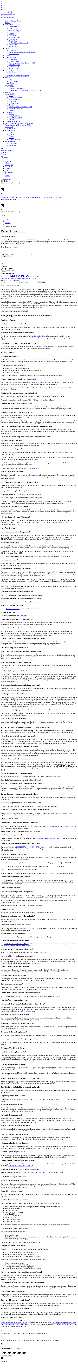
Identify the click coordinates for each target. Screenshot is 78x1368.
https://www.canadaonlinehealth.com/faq (14, 1323)
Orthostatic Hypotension (13, 121)
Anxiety (11, 96)
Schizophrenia (13, 103)
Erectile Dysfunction (15, 108)
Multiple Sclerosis (14, 116)
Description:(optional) (8, 254)
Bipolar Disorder (14, 99)
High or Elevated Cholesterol (18, 43)
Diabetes (7, 55)
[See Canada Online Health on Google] (24, 276)
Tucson (7, 176)
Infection (8, 77)
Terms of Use (23, 278)
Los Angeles (9, 165)
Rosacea (11, 138)
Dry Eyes (12, 72)
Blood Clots (13, 41)
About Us (4, 152)
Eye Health (8, 70)
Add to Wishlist (6, 256)
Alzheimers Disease (15, 97)
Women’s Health (10, 141)
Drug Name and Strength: (9, 247)
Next (9, 1355)
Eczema (11, 134)
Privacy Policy (5, 278)
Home (7, 219)
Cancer (7, 48)
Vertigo (11, 119)
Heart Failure (13, 45)
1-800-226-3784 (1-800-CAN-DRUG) (64, 826)
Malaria (7, 92)
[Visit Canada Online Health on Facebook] (1, 6)
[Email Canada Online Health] (1, 2)
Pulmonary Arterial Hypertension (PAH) (18, 125)
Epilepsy (12, 114)
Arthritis (7, 23)
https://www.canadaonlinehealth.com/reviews (28, 815)
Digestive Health (10, 57)
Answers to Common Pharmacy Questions (14, 311)
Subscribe (42, 282)
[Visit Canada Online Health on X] (1, 4)
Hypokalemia (13, 46)
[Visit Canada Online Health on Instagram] (1, 8)
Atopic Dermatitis (14, 139)
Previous (4, 1355)
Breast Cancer (13, 50)
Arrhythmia (12, 35)
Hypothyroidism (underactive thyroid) (17, 76)
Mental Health (9, 94)
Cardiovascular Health (12, 32)
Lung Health (9, 85)
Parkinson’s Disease (15, 118)
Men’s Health (9, 105)
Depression (12, 101)
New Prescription (6, 150)
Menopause (12, 145)
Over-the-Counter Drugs (13, 21)
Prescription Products (7, 17)
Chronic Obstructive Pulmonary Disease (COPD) (25, 90)
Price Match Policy (32, 468)
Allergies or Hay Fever (16, 88)
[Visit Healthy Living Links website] (5, 276)
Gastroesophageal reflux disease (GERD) (22, 63)
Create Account (6, 14)
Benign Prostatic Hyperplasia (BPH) (20, 107)
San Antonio (9, 172)
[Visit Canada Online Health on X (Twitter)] (14, 276)
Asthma (11, 87)
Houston (7, 168)
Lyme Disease (13, 81)
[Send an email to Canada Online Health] (11, 276)
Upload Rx (43, 382)
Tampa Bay (8, 161)
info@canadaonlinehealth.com (36, 336)
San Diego (8, 166)
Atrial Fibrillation (14, 37)
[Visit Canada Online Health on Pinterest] (1, 10)
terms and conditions (13, 609)
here (17, 524)
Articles (3, 154)
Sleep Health (9, 127)
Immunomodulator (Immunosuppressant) (22, 52)
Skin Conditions (10, 130)
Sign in (13, 14)
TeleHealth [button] (4, 181)
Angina (11, 34)
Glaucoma (12, 74)
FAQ (2, 156)
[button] (39, 1330)
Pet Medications (6, 179)
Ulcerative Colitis (14, 66)
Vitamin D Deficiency (16, 30)
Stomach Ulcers (14, 68)
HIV (10, 79)
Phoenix (7, 174)
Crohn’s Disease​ (14, 61)
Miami (7, 163)
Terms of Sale (14, 278)
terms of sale (21, 616)
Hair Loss (12, 110)
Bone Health (9, 24)
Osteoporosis (13, 26)
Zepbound (12, 129)
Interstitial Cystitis (14, 65)
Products (7, 223)
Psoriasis (12, 136)
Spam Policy (32, 278)
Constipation (13, 59)
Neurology (8, 112)
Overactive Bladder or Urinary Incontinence (19, 123)
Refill (2, 148)
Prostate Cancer (14, 54)
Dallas (7, 170)
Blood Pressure (14, 39)
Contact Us (4, 158)
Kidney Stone (9, 83)
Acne (10, 132)
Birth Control (13, 143)
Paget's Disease (14, 28)
